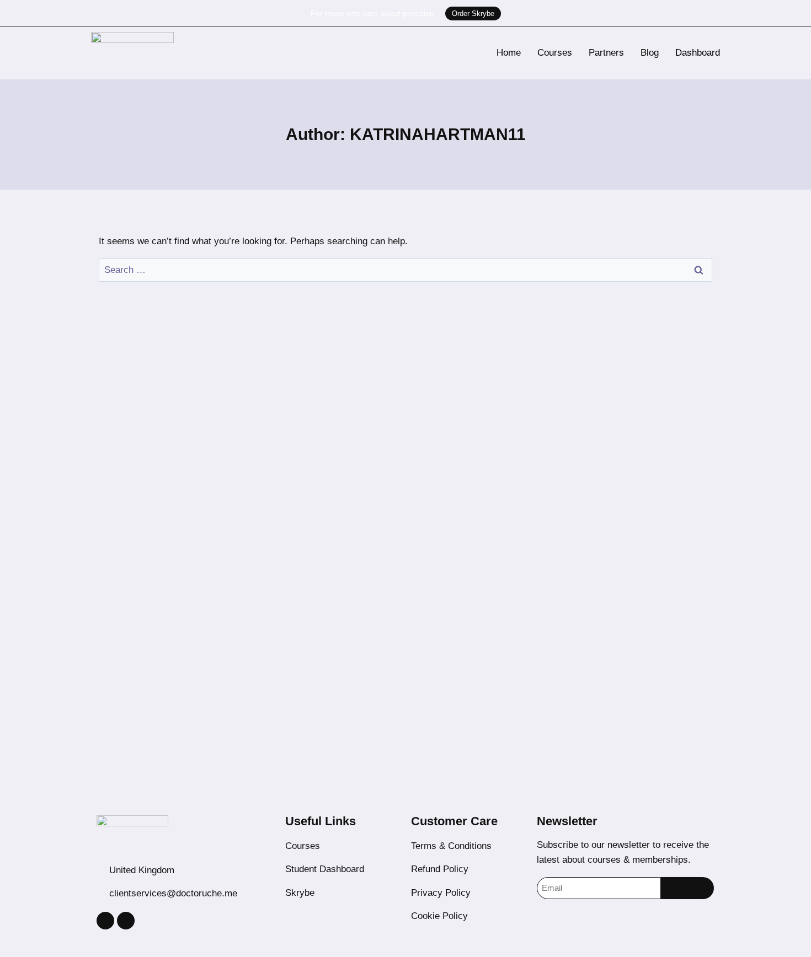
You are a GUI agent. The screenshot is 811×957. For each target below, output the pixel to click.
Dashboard (697, 52)
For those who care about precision (372, 13)
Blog (650, 52)
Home (509, 52)
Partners (606, 52)
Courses (554, 52)
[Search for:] (405, 270)
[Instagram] (105, 920)
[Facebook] (126, 920)
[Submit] (687, 888)
